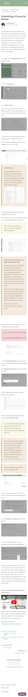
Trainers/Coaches (14, 10)
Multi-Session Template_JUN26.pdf (13, 637)
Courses (14, 11)
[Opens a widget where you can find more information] (22, 694)
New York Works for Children (8, 685)
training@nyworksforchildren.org (12, 459)
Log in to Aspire (5, 687)
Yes (11, 663)
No (17, 663)
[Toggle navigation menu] (25, 3)
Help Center (4, 10)
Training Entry (6, 11)
